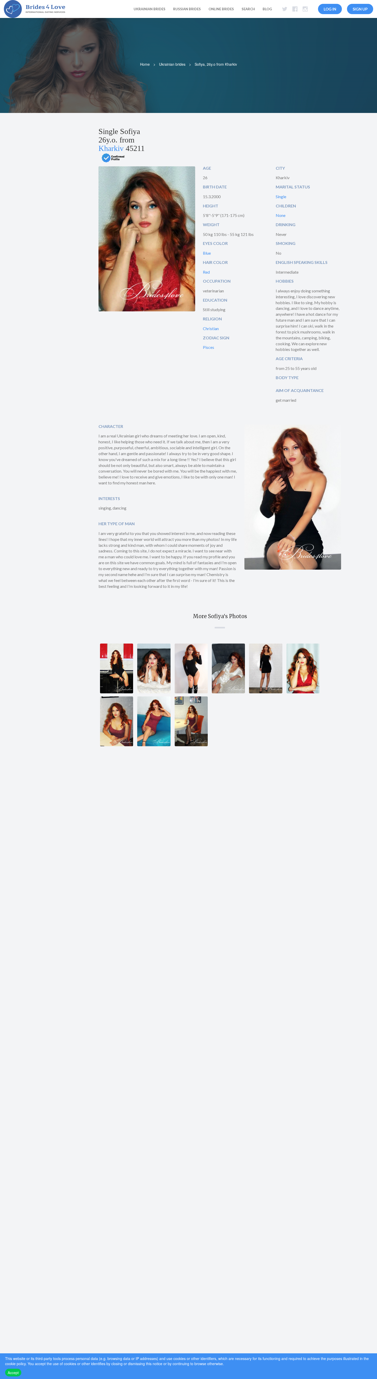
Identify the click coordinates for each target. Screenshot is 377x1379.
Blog (267, 9)
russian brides (187, 9)
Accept (13, 1372)
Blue (207, 253)
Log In (330, 9)
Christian (211, 328)
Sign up (360, 9)
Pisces (208, 347)
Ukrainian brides (172, 64)
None (280, 215)
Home (145, 64)
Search (248, 9)
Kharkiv (111, 148)
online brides (221, 9)
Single (281, 196)
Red (206, 272)
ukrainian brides (149, 9)
